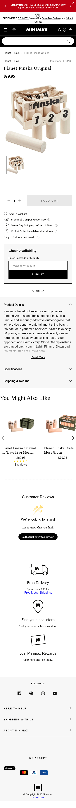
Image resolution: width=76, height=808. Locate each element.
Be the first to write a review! (38, 536)
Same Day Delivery (51, 18)
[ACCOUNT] (59, 30)
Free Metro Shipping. (38, 592)
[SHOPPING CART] (70, 30)
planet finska (12, 52)
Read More (38, 357)
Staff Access (38, 797)
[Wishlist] (64, 30)
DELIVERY (23, 18)
